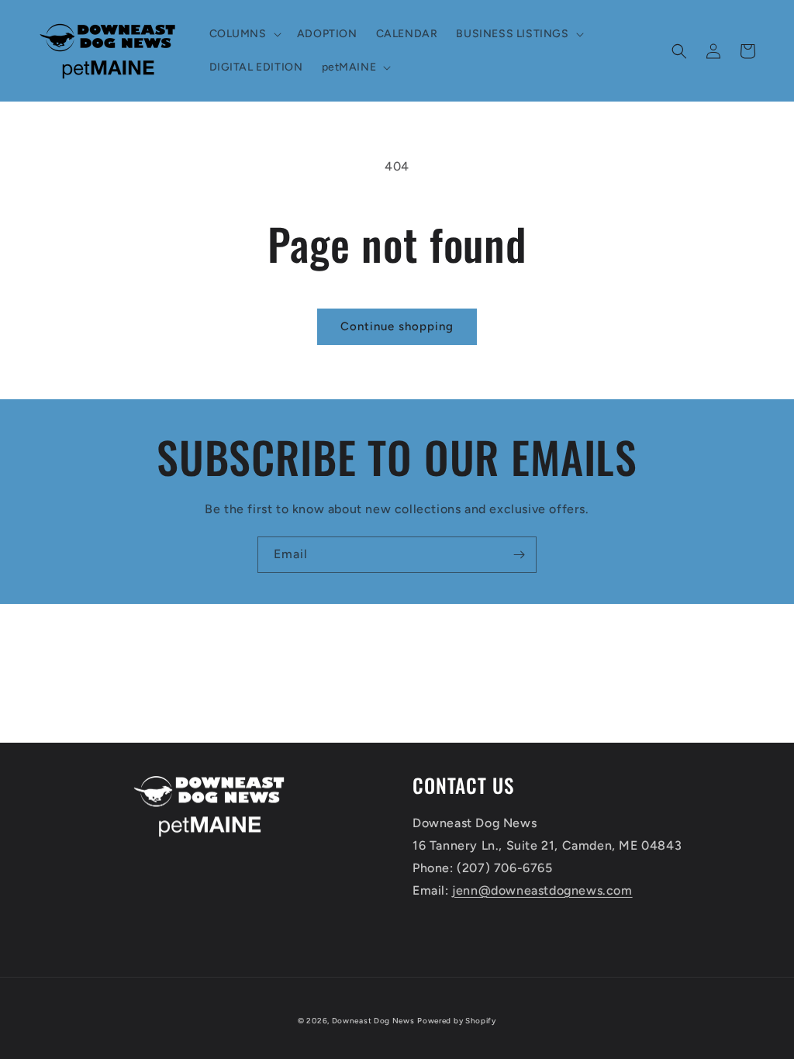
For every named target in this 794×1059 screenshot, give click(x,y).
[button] (244, 34)
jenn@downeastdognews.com (542, 890)
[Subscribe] (519, 554)
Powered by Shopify (456, 1021)
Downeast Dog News (373, 1021)
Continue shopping (397, 326)
